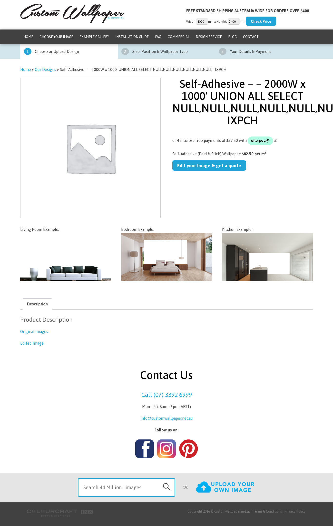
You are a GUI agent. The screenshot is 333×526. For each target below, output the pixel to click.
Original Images (34, 331)
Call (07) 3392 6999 (166, 394)
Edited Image (32, 343)
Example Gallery (94, 37)
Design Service (209, 37)
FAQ (158, 37)
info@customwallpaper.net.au (166, 418)
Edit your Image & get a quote (209, 165)
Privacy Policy (294, 511)
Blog (232, 37)
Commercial (178, 37)
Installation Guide (132, 37)
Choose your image (56, 37)
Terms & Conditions (267, 511)
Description (37, 304)
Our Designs (45, 69)
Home (28, 37)
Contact (251, 37)
